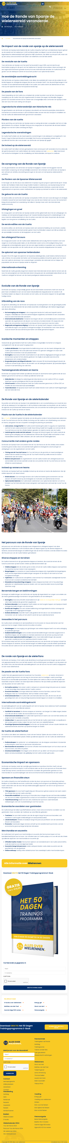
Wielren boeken (8, 1117)
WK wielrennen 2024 (9, 1131)
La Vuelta (8, 38)
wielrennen (50, 151)
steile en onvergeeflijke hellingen (50, 600)
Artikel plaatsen (8, 1084)
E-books (6, 1119)
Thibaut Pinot (38, 1084)
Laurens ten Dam (40, 1078)
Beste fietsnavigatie (40, 1119)
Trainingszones (39, 1047)
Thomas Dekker (39, 1075)
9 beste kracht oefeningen (43, 1055)
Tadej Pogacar (39, 1070)
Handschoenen (8, 1111)
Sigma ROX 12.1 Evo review (42, 1127)
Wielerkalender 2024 (11, 1123)
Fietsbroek (6, 1100)
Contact (6, 1090)
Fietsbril (5, 1108)
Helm (5, 1097)
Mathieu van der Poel (41, 1067)
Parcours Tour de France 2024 (13, 1128)
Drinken (36, 1102)
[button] (42, 3)
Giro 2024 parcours (9, 1134)
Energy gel (37, 1097)
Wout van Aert (39, 1064)
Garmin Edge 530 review (42, 1125)
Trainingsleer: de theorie (42, 1041)
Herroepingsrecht (9, 1081)
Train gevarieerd (39, 1052)
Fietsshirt (6, 1102)
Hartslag (37, 1044)
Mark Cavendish (39, 1081)
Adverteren (7, 1087)
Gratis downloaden (34, 988)
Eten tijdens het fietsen (41, 1108)
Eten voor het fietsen (41, 1105)
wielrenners (45, 675)
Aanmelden (10, 1073)
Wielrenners (39, 1062)
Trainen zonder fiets (40, 1050)
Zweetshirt (6, 1105)
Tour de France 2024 (10, 1126)
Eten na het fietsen (40, 1110)
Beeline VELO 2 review (41, 1122)
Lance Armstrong (40, 1073)
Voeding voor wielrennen (42, 1099)
